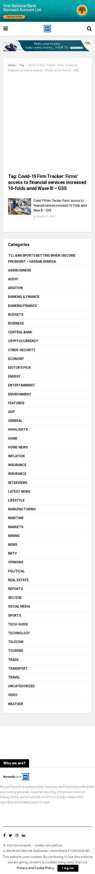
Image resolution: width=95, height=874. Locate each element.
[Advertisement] (47, 123)
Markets (15, 527)
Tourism (15, 651)
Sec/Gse (15, 597)
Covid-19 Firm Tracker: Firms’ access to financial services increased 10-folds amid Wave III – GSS (60, 205)
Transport (18, 668)
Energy (14, 376)
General (15, 421)
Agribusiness (19, 270)
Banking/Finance (22, 306)
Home (11, 65)
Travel (14, 677)
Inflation (16, 456)
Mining (14, 536)
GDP (11, 412)
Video (13, 695)
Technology (19, 633)
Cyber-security (21, 350)
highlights (18, 429)
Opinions (15, 562)
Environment (19, 394)
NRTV (12, 553)
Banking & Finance (23, 297)
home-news (18, 447)
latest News (19, 491)
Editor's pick (19, 367)
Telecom (15, 642)
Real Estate (18, 580)
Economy (16, 359)
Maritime (16, 518)
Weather (15, 704)
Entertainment (21, 385)
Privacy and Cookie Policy (35, 868)
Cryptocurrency (23, 341)
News (12, 544)
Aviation (15, 288)
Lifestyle (16, 500)
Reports (15, 589)
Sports (14, 615)
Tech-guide (18, 624)
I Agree (68, 868)
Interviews (17, 483)
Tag (21, 65)
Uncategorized (21, 686)
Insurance (17, 465)
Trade (13, 660)
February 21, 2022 (45, 216)
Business (16, 323)
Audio (13, 279)
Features (16, 403)
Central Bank (20, 332)
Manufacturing (22, 509)
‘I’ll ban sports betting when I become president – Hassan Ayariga (41, 258)
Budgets (15, 314)
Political (16, 571)
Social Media (19, 606)
